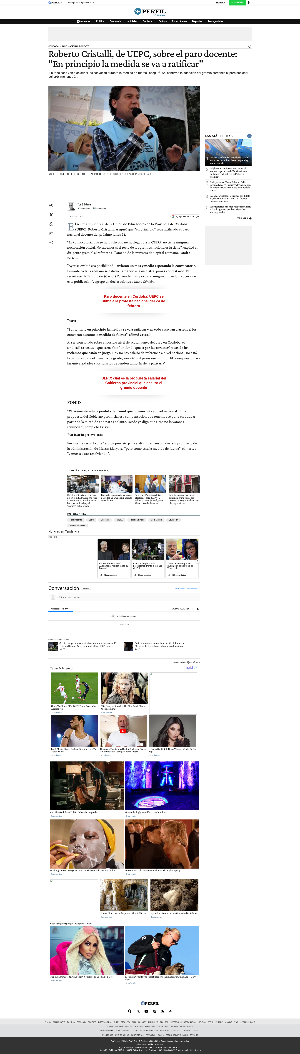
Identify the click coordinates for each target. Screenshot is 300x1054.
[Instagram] (154, 1011)
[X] (138, 1011)
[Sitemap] (170, 1011)
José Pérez (84, 204)
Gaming (228, 1022)
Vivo (236, 1022)
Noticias (202, 1022)
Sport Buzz (176, 1031)
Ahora (48, 1022)
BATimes (174, 1027)
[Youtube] (146, 1011)
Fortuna (139, 1027)
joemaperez (85, 208)
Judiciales (132, 21)
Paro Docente (76, 520)
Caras (210, 1022)
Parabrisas (150, 1027)
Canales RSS (107, 1035)
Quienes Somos (122, 1035)
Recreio (187, 1031)
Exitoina (219, 1022)
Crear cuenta (192, 588)
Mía (166, 1027)
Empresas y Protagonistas (183, 1022)
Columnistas (59, 1022)
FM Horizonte (186, 1027)
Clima (116, 1022)
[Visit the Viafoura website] (193, 662)
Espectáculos (179, 21)
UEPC (91, 520)
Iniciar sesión (179, 588)
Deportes (197, 21)
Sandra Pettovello (77, 525)
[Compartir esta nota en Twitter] (51, 215)
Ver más (242, 218)
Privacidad (150, 1035)
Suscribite (237, 2)
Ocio (134, 1022)
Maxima (196, 1031)
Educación (173, 520)
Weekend (129, 1027)
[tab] (60, 609)
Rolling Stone (162, 1031)
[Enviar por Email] (51, 233)
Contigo (126, 1031)
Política (100, 21)
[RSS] (162, 1011)
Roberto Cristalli (137, 520)
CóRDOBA (53, 46)
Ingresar (221, 2)
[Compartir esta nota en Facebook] (51, 205)
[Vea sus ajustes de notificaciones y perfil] (248, 2)
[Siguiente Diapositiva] (198, 561)
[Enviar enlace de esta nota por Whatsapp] (51, 224)
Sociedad (148, 21)
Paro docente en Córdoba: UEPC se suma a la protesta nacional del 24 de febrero (133, 301)
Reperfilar (153, 1022)
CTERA (120, 520)
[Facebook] (129, 1011)
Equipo (161, 1035)
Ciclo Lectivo (156, 520)
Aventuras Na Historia (142, 1031)
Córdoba (142, 1022)
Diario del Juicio (247, 1022)
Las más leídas (218, 136)
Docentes (105, 520)
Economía (115, 21)
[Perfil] (150, 1004)
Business (164, 1022)
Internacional (105, 1022)
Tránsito (194, 1035)
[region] (124, 625)
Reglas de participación (177, 1035)
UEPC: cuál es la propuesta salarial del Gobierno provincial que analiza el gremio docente (133, 383)
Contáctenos (137, 1035)
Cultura (163, 21)
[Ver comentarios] (249, 47)
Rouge (160, 1027)
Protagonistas (215, 21)
